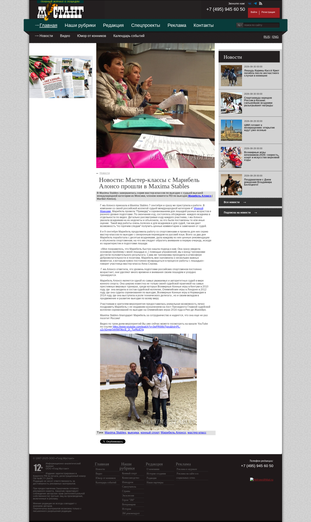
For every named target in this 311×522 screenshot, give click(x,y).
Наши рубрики (80, 25)
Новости (46, 36)
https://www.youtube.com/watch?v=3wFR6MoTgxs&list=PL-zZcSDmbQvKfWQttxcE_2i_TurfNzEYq (140, 328)
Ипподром (127, 482)
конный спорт (150, 432)
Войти (254, 12)
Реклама (177, 25)
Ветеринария (129, 504)
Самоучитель (129, 486)
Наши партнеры (155, 482)
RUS (267, 36)
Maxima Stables (115, 432)
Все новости (235, 202)
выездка (133, 432)
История (126, 508)
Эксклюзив (128, 495)
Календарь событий (128, 36)
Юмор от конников (91, 36)
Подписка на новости (241, 212)
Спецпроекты (145, 25)
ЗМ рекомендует (131, 513)
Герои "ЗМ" (128, 500)
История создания (156, 473)
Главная (48, 25)
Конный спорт (129, 473)
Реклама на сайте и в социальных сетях (187, 475)
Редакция (113, 25)
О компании (153, 469)
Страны (126, 491)
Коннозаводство (130, 477)
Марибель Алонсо (200, 195)
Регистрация (268, 12)
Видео (65, 36)
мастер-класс (197, 432)
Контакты (204, 25)
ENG (275, 36)
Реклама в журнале (187, 469)
